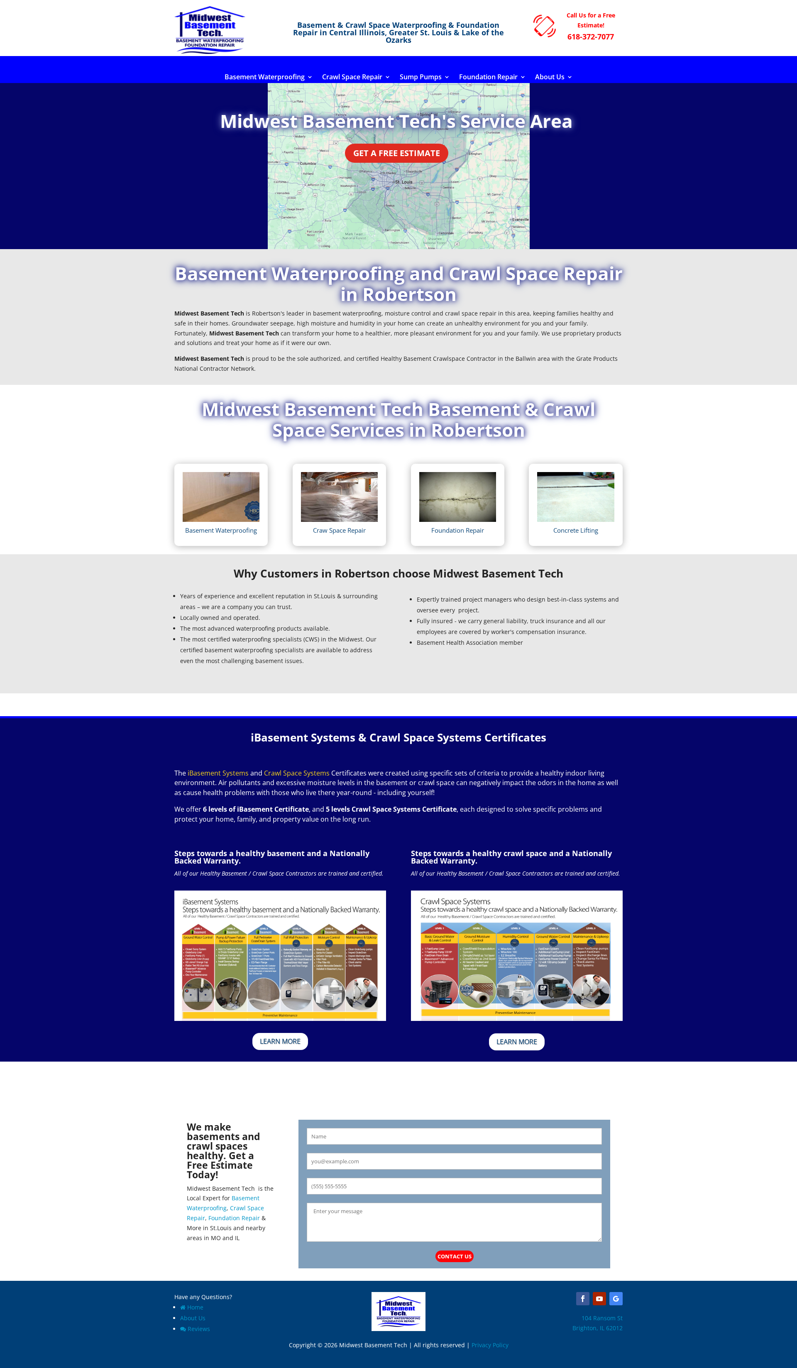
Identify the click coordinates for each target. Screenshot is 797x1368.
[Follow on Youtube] (599, 1298)
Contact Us (455, 1256)
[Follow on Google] (616, 1298)
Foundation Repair (488, 77)
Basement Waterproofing (265, 77)
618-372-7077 (590, 37)
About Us (550, 77)
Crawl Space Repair (352, 77)
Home (195, 1307)
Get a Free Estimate (396, 153)
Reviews (199, 1329)
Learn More (280, 1041)
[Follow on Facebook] (582, 1298)
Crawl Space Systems (297, 773)
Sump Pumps (421, 77)
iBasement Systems (218, 773)
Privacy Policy (490, 1345)
